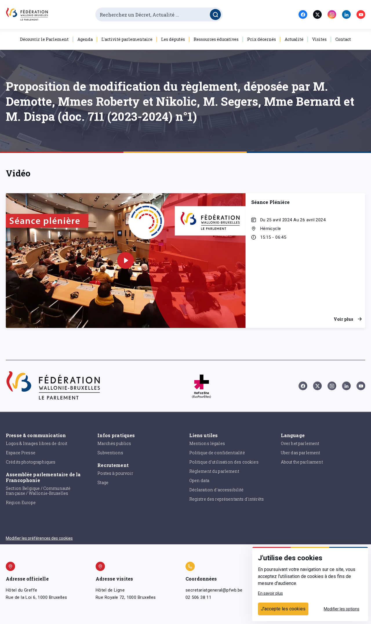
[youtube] (361, 14)
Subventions (110, 452)
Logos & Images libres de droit (37, 443)
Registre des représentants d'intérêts (226, 499)
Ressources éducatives (216, 39)
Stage (102, 482)
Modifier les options (341, 609)
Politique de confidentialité (217, 452)
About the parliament (302, 462)
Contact (343, 39)
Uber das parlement (300, 452)
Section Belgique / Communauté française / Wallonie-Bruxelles (38, 491)
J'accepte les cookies (283, 609)
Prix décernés (261, 39)
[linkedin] (346, 14)
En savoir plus (270, 593)
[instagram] (332, 14)
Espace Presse (20, 452)
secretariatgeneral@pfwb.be (214, 590)
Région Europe (21, 502)
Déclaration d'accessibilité (216, 489)
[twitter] (317, 14)
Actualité (294, 39)
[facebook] (303, 14)
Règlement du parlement (214, 471)
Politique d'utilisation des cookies (224, 462)
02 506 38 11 (198, 597)
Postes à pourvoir (115, 473)
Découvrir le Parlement (44, 39)
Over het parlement (300, 443)
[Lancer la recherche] (215, 14)
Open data (199, 480)
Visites (319, 39)
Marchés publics (114, 443)
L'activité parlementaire (126, 39)
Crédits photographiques (30, 462)
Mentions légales (207, 443)
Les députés (173, 39)
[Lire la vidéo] (125, 260)
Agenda (85, 39)
